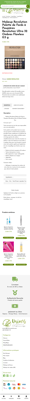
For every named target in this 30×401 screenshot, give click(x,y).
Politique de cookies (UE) (9, 367)
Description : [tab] (7, 105)
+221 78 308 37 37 (6, 330)
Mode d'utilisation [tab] (18, 105)
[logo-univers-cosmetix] (15, 10)
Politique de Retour (8, 365)
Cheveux (5, 338)
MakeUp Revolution (13, 79)
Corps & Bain (6, 340)
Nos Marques (6, 353)
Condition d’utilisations (8, 360)
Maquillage (6, 342)
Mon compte (6, 355)
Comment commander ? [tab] (18, 108)
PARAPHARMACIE (7, 345)
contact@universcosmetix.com (9, 328)
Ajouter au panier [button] (8, 237)
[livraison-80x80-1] (15, 279)
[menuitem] (3, 10)
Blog (4, 358)
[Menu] (3, 10)
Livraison (15, 285)
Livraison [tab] (6, 108)
